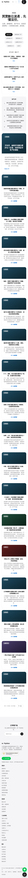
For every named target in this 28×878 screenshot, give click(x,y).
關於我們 (4, 847)
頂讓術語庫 (4, 840)
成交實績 (4, 809)
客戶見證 (4, 854)
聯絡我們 (4, 861)
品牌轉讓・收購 (5, 823)
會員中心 (10, 871)
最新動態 (4, 787)
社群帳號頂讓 (5, 773)
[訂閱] (21, 733)
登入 (18, 2)
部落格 (3, 835)
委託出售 (4, 801)
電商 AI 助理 (4, 818)
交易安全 (4, 849)
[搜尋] (13, 2)
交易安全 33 (9, 42)
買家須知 (4, 795)
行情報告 (4, 851)
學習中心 (4, 832)
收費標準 (4, 811)
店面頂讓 (4, 775)
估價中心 (4, 828)
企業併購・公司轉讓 (6, 825)
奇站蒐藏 (4, 837)
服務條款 (14, 871)
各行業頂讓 (4, 785)
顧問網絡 (4, 856)
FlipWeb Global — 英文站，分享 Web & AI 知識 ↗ (13, 762)
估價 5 (18, 45)
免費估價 (4, 806)
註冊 (6, 871)
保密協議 (3, 874)
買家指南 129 (18, 34)
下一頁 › (20, 706)
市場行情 (4, 780)
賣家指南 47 (19, 38)
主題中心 (4, 820)
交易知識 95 (9, 38)
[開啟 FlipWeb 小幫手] (24, 874)
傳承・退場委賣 (5, 804)
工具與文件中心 (5, 830)
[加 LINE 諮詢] (24, 869)
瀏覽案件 (4, 768)
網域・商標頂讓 (5, 778)
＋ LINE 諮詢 (6, 758)
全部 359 (9, 34)
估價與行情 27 (18, 42)
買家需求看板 (5, 792)
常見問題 (4, 859)
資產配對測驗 (5, 790)
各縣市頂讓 (4, 783)
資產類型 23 (11, 45)
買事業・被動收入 (6, 771)
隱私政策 (19, 871)
